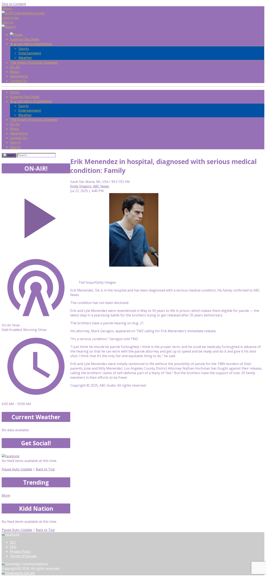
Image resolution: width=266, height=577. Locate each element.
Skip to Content (14, 4)
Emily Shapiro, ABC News (89, 186)
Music (14, 71)
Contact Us (18, 80)
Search (15, 147)
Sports (23, 48)
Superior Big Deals (24, 39)
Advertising (19, 76)
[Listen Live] (36, 216)
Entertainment (29, 53)
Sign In (15, 142)
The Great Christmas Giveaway (34, 62)
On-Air (15, 67)
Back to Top (45, 469)
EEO (13, 547)
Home (14, 92)
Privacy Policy (20, 551)
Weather (25, 57)
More (6, 495)
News (47, 44)
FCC (13, 542)
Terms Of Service (23, 556)
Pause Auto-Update (17, 469)
